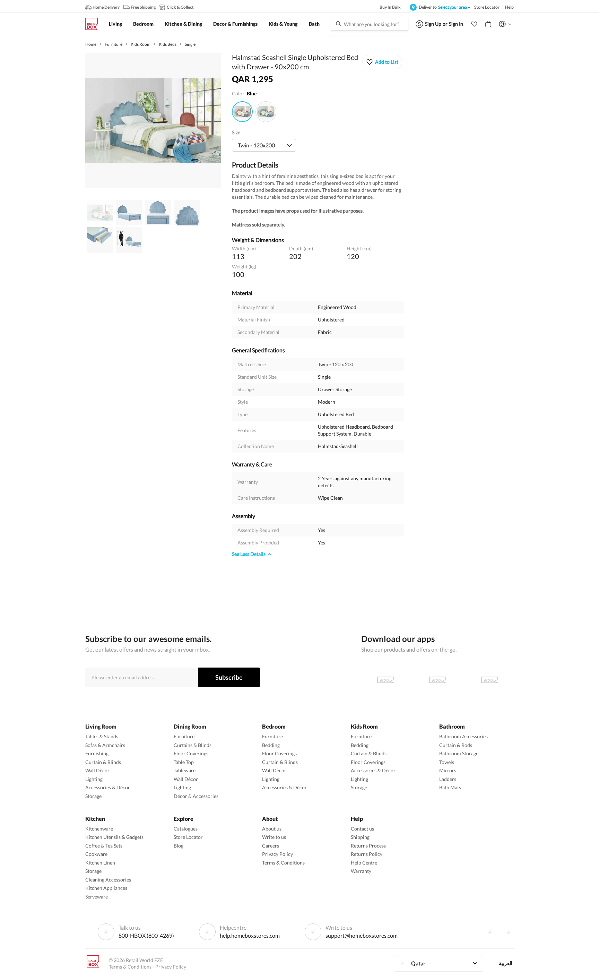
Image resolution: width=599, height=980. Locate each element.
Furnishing (96, 753)
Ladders (447, 779)
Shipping (360, 837)
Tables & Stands (101, 736)
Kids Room (140, 44)
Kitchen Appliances (106, 888)
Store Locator (188, 837)
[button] (474, 24)
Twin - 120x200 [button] (256, 145)
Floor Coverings (191, 753)
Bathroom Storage (458, 753)
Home (90, 44)
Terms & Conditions (283, 863)
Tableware (185, 770)
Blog (178, 846)
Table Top (184, 762)
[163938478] (242, 111)
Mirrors (447, 770)
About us (271, 829)
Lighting (94, 779)
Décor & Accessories (196, 796)
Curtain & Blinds (103, 762)
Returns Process (368, 846)
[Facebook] (489, 931)
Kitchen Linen (100, 863)
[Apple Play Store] (385, 679)
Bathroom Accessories (463, 736)
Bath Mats (450, 787)
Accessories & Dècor (107, 787)
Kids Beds (167, 44)
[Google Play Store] (437, 679)
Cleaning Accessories (108, 880)
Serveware (96, 897)
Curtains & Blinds (192, 745)
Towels (446, 762)
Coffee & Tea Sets (103, 846)
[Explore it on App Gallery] (489, 679)
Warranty (361, 871)
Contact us (362, 829)
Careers (270, 846)
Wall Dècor (97, 770)
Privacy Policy (277, 854)
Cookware (96, 854)
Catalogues (186, 829)
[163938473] (265, 111)
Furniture (113, 44)
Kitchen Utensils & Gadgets (114, 837)
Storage (93, 796)
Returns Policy (366, 854)
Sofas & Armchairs (105, 745)
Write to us (274, 837)
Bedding (271, 745)
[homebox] (94, 24)
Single (190, 44)
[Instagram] (508, 931)
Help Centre (364, 863)
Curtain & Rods (455, 745)
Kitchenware (99, 829)
